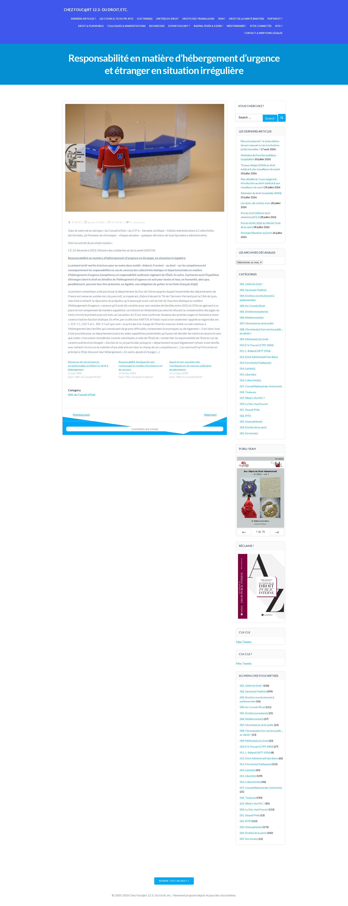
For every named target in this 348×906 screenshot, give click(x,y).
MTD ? (278, 25)
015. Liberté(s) (248, 374)
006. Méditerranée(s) (252, 317)
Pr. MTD (76, 222)
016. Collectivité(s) (250, 380)
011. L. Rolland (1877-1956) (255, 350)
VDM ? (221, 18)
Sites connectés (261, 25)
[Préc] (244, 532)
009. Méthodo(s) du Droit (254, 339)
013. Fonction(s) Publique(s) (255, 362)
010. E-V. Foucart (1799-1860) (256, 345)
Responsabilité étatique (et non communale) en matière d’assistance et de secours (141, 365)
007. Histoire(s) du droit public (257, 323)
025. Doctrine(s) (249, 433)
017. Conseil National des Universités (261, 386)
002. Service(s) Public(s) (253, 289)
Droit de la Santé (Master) (246, 18)
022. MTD (245, 415)
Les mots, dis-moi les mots (255, 203)
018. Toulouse (248, 392)
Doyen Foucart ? (179, 25)
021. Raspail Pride (250, 409)
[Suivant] (277, 532)
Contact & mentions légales (263, 33)
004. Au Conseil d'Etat (81, 394)
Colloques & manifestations (126, 25)
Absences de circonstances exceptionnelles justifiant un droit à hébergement (88, 365)
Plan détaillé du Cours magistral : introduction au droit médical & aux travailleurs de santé (260, 183)
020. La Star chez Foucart (254, 403)
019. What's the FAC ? (252, 397)
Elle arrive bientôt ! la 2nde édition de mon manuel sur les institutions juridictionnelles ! (260, 145)
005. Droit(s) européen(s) (254, 311)
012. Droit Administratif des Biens (259, 356)
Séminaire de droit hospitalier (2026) (261, 193)
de (260, 531)
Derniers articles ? (83, 18)
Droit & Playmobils (91, 25)
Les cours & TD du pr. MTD (116, 18)
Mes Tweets (244, 642)
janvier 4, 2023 (96, 222)
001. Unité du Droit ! (251, 283)
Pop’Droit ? (275, 18)
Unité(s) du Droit (167, 18)
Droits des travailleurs (198, 18)
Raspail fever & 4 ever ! (208, 25)
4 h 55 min (117, 222)
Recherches (157, 25)
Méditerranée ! (236, 25)
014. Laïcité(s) (247, 368)
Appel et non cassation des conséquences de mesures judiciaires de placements (190, 365)
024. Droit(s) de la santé (253, 427)
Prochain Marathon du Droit (256, 232)
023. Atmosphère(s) (251, 421)
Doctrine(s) (144, 18)
